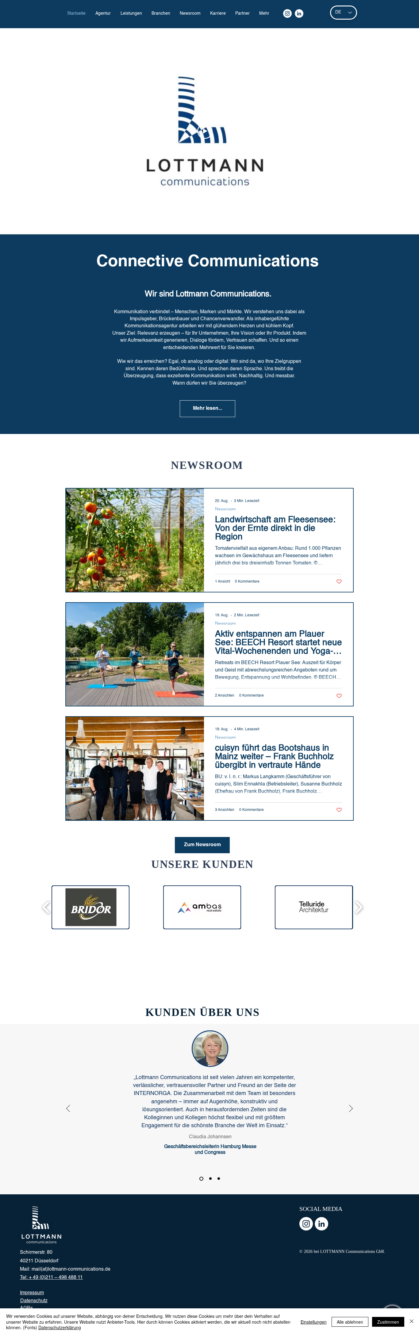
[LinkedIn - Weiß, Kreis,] (321, 1223)
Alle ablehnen (350, 1322)
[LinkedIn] (299, 13)
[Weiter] (351, 1109)
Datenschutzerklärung (59, 1327)
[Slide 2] (210, 1179)
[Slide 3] (218, 1178)
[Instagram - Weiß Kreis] (306, 1223)
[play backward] (46, 907)
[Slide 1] (200, 1178)
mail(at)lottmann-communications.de (71, 1269)
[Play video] (205, 131)
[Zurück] (68, 1109)
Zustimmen (388, 1322)
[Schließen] (411, 1321)
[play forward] (359, 907)
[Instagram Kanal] (287, 13)
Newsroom (225, 509)
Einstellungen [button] (314, 1322)
